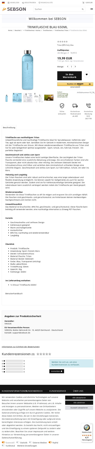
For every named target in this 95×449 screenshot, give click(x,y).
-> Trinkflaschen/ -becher (31, 30)
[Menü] (91, 424)
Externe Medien (40, 442)
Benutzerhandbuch (14, 293)
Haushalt (17, 30)
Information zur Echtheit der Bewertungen (21, 347)
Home (10, 30)
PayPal (55, 442)
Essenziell (10, 442)
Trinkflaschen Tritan (61, 30)
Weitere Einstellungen (27, 446)
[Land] (3, 2)
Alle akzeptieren (79, 397)
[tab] (9, 127)
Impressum (38, 431)
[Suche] (82, 9)
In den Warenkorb (69, 76)
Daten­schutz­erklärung (12, 437)
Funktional (10, 446)
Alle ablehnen (79, 402)
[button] (75, 85)
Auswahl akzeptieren (79, 407)
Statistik (23, 442)
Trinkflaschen (47, 30)
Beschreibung (9, 127)
